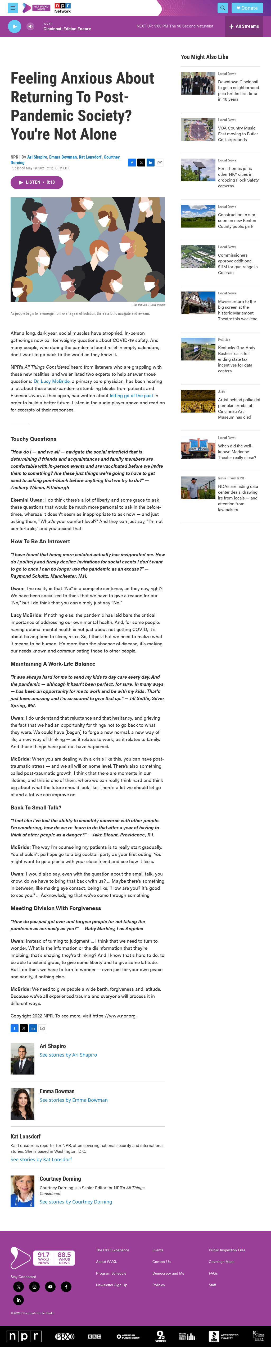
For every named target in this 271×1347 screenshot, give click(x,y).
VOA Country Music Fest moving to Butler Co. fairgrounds (238, 133)
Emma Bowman (63, 157)
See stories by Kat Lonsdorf (41, 1159)
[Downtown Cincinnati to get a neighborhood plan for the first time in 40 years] (198, 83)
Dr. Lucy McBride (52, 381)
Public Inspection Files (227, 1250)
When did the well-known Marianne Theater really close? (237, 451)
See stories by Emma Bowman (74, 1100)
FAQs (213, 1273)
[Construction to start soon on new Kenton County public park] (198, 216)
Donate (249, 8)
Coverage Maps (221, 1262)
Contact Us (161, 1262)
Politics (224, 339)
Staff (212, 1285)
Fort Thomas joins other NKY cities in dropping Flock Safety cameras (238, 177)
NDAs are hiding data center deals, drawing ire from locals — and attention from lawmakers (238, 497)
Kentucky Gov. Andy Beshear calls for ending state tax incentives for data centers (236, 359)
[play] (14, 27)
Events (157, 1250)
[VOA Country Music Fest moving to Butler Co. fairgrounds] (198, 129)
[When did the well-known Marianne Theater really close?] (198, 447)
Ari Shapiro (37, 157)
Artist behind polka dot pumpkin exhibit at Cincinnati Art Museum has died (239, 408)
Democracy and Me (168, 1273)
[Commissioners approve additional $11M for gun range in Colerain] (198, 256)
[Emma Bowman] (22, 1104)
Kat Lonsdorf (90, 157)
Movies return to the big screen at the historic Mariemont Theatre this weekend (238, 310)
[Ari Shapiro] (22, 1059)
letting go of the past (131, 395)
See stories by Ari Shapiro (68, 1055)
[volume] (30, 27)
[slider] (39, 26)
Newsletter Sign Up (111, 1285)
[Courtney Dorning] (22, 1191)
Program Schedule (111, 1273)
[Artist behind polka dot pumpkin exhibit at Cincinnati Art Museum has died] (198, 401)
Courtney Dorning (60, 1178)
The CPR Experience (112, 1250)
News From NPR (231, 478)
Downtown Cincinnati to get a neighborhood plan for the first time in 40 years (238, 90)
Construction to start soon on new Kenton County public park (237, 220)
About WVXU (107, 1262)
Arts (221, 392)
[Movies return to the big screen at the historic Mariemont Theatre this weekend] (198, 302)
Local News (227, 74)
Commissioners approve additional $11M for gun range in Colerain (238, 263)
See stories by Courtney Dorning (76, 1201)
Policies (158, 1285)
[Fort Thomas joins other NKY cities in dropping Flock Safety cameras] (198, 170)
